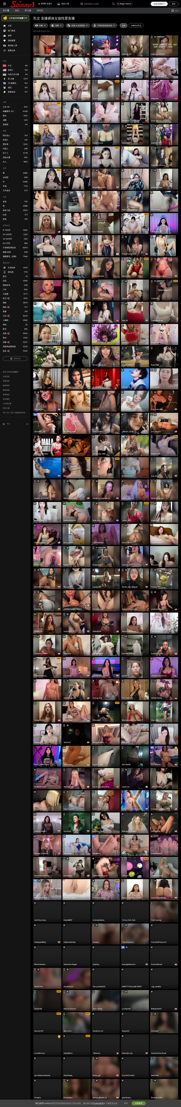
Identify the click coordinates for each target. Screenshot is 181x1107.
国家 (57, 25)
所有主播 (6, 408)
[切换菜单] (4, 4)
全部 (123, 25)
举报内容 (6, 381)
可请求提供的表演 (104, 25)
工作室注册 (7, 404)
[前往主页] (22, 4)
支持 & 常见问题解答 (10, 372)
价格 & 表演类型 (78, 25)
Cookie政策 (98, 1103)
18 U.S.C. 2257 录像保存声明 (14, 413)
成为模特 (6, 399)
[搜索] (114, 4)
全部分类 (17, 359)
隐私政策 (6, 390)
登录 (173, 4)
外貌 (41, 25)
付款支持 (6, 376)
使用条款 (6, 395)
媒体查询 (6, 385)
